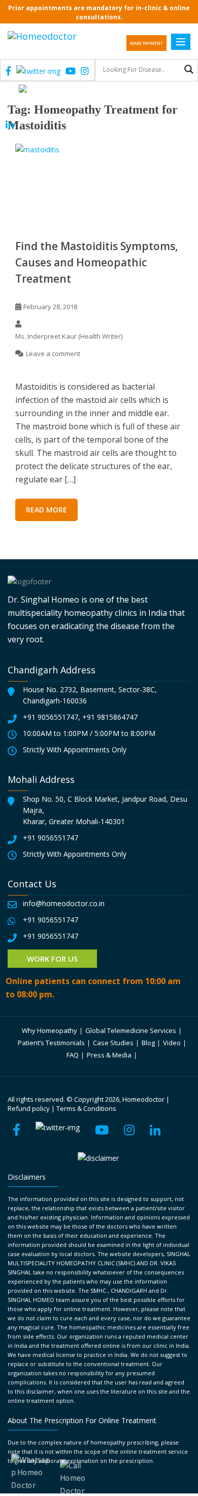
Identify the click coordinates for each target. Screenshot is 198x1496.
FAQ (73, 1054)
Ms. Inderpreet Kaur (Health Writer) (68, 336)
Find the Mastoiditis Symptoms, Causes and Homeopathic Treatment (96, 262)
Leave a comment (53, 353)
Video (172, 1042)
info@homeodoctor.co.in (64, 903)
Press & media (109, 1054)
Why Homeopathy (49, 1030)
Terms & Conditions (86, 1108)
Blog (148, 1042)
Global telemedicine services (130, 1030)
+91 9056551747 (50, 717)
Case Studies (113, 1042)
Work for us (52, 959)
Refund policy (29, 1108)
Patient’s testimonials (51, 1042)
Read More (46, 509)
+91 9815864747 (110, 717)
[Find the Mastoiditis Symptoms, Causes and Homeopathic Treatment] (99, 183)
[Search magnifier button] (188, 69)
